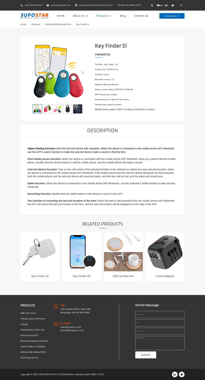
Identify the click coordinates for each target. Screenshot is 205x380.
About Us (79, 15)
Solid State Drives (29, 357)
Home (61, 15)
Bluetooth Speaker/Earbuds (34, 341)
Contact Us (141, 15)
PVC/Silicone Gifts (29, 335)
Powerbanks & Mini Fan (32, 330)
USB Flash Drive (28, 313)
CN (181, 5)
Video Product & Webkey (32, 346)
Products (102, 15)
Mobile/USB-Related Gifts (58, 24)
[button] (82, 72)
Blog (123, 15)
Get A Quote (170, 16)
